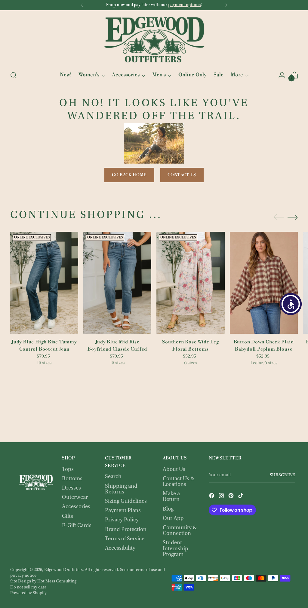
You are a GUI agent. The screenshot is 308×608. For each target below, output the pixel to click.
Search (113, 477)
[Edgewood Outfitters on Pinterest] (231, 496)
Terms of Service (124, 539)
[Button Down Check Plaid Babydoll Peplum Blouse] (264, 283)
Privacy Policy (122, 520)
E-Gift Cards (76, 526)
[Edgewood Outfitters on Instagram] (222, 496)
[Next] (226, 5)
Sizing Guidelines (126, 501)
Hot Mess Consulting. (57, 581)
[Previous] (82, 5)
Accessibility (120, 548)
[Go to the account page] (282, 75)
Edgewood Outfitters (63, 570)
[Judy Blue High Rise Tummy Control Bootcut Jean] (44, 283)
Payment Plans (123, 511)
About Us (174, 469)
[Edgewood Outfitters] (154, 39)
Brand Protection (125, 530)
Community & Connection (180, 530)
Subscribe (282, 475)
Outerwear (75, 497)
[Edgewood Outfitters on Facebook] (212, 496)
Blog (168, 509)
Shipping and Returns (121, 489)
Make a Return (171, 496)
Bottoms (72, 479)
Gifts (67, 516)
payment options (184, 5)
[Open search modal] (14, 75)
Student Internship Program (175, 548)
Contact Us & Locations (178, 481)
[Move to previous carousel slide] (279, 217)
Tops (68, 469)
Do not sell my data (28, 587)
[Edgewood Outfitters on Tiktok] (241, 496)
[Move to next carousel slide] (293, 217)
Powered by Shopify (28, 593)
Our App (173, 518)
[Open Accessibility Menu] (290, 304)
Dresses (71, 488)
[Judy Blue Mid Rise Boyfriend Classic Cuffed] (117, 283)
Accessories (76, 507)
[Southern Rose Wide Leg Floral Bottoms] (190, 283)
